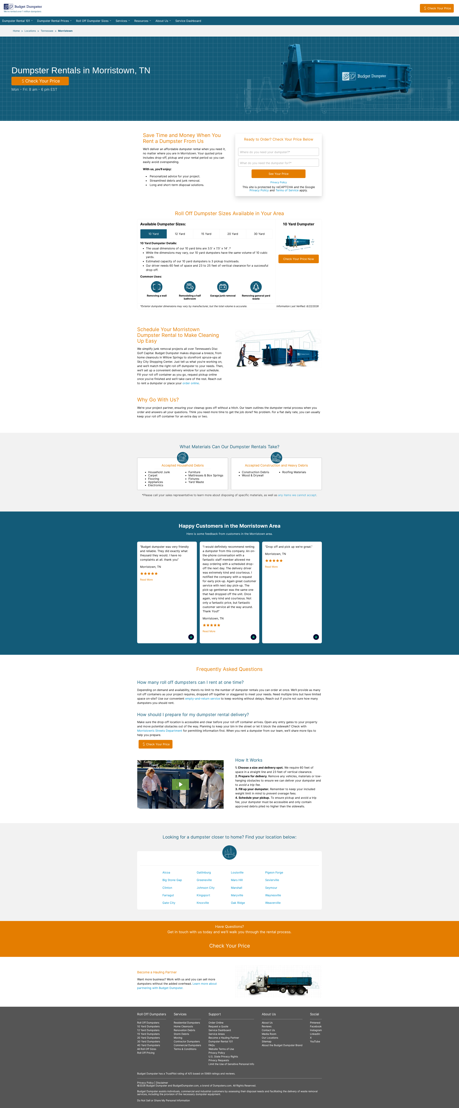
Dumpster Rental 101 (16, 21)
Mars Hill (237, 880)
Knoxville (203, 903)
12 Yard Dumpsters (148, 1030)
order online (191, 383)
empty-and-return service (202, 698)
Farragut (168, 895)
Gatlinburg (204, 872)
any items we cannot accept (297, 495)
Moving (178, 1037)
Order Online (216, 1022)
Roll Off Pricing (146, 1052)
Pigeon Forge (274, 872)
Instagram (316, 1030)
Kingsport (203, 895)
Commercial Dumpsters (187, 1045)
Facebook (316, 1026)
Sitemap (266, 1041)
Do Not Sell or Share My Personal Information (163, 1100)
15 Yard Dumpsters (148, 1033)
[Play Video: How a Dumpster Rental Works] (180, 784)
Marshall (236, 887)
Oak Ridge (238, 903)
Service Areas (217, 1033)
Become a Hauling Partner (224, 1037)
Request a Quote (218, 1026)
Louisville (237, 872)
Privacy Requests (219, 1060)
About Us (161, 21)
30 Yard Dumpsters (148, 1041)
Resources (141, 21)
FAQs (212, 1045)
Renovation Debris (184, 1030)
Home (16, 30)
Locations (30, 30)
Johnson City (206, 887)
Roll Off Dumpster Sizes (92, 21)
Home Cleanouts (183, 1026)
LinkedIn (315, 1033)
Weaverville (273, 903)
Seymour (271, 887)
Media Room (269, 1033)
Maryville (237, 895)
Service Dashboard (188, 21)
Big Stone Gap (172, 880)
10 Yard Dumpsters (148, 1026)
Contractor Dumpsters (187, 1041)
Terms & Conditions (185, 1048)
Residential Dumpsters (187, 1022)
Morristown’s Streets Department (159, 730)
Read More (146, 579)
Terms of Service (287, 190)
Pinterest (315, 1022)
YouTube (315, 1041)
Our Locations (270, 1037)
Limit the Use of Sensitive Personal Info (231, 1064)
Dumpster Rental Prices (53, 21)
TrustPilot (171, 1073)
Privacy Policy (278, 182)
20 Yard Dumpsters (148, 1037)
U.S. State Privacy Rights (223, 1056)
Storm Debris (181, 1033)
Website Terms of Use (221, 1048)
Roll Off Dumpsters (148, 1022)
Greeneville (204, 880)
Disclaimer (162, 1082)
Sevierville (272, 880)
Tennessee (47, 30)
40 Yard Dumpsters (148, 1045)
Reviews (266, 1026)
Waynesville (273, 895)
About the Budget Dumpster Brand (282, 1045)
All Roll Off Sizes (146, 1048)
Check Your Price (439, 8)
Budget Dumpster (156, 1085)
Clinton (167, 887)
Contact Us (268, 1030)
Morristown (65, 30)
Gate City (168, 903)
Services (121, 21)
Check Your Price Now (298, 259)
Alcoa (166, 872)
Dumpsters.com (222, 1085)
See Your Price (278, 174)
